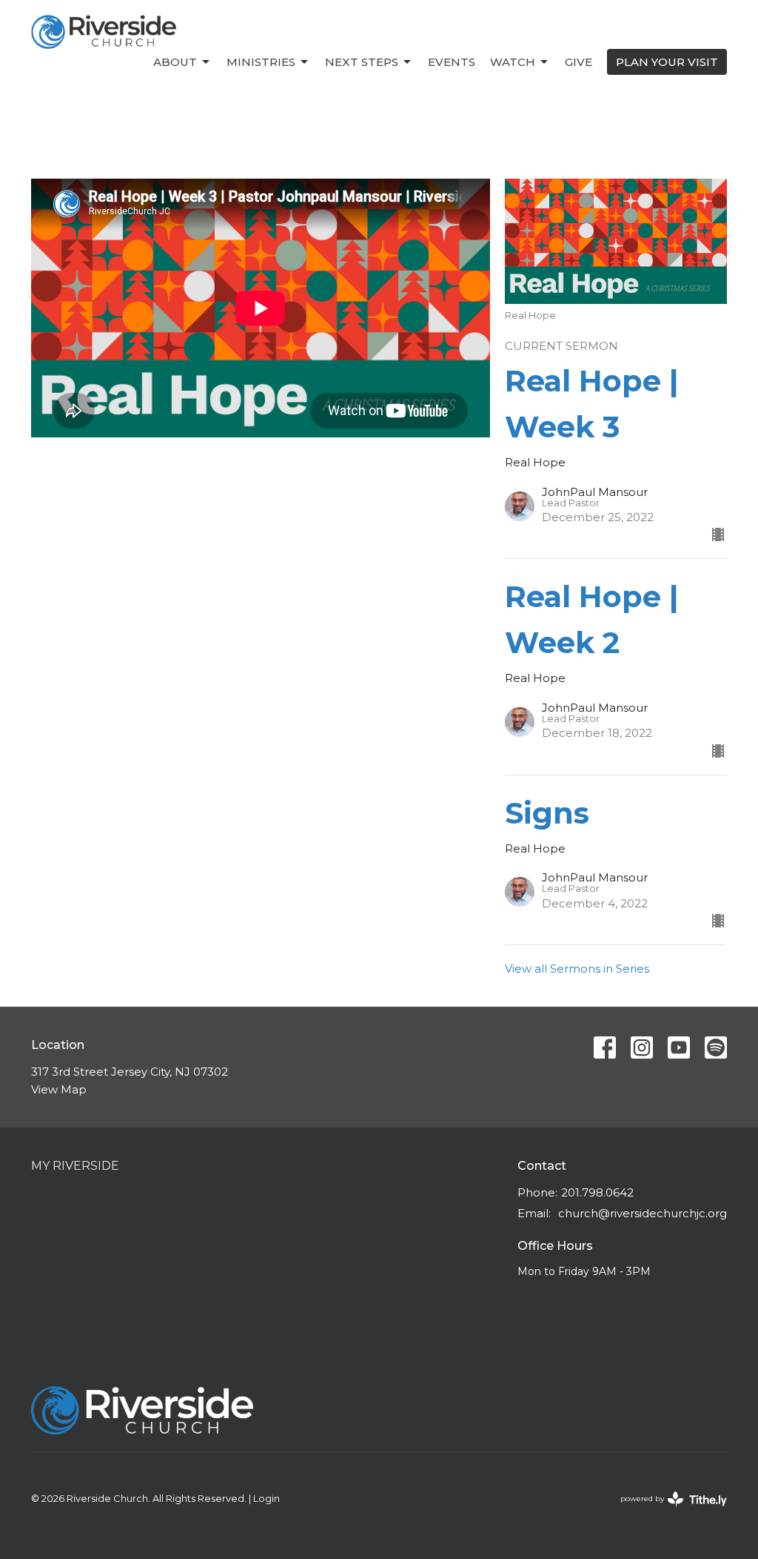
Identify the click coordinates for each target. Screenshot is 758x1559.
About (175, 62)
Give (578, 62)
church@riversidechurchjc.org (642, 1213)
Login (266, 1498)
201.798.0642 (597, 1192)
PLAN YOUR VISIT (667, 62)
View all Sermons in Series (577, 968)
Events (451, 62)
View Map (59, 1089)
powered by (666, 1511)
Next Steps (361, 62)
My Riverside (75, 1166)
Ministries (261, 62)
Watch (512, 62)
